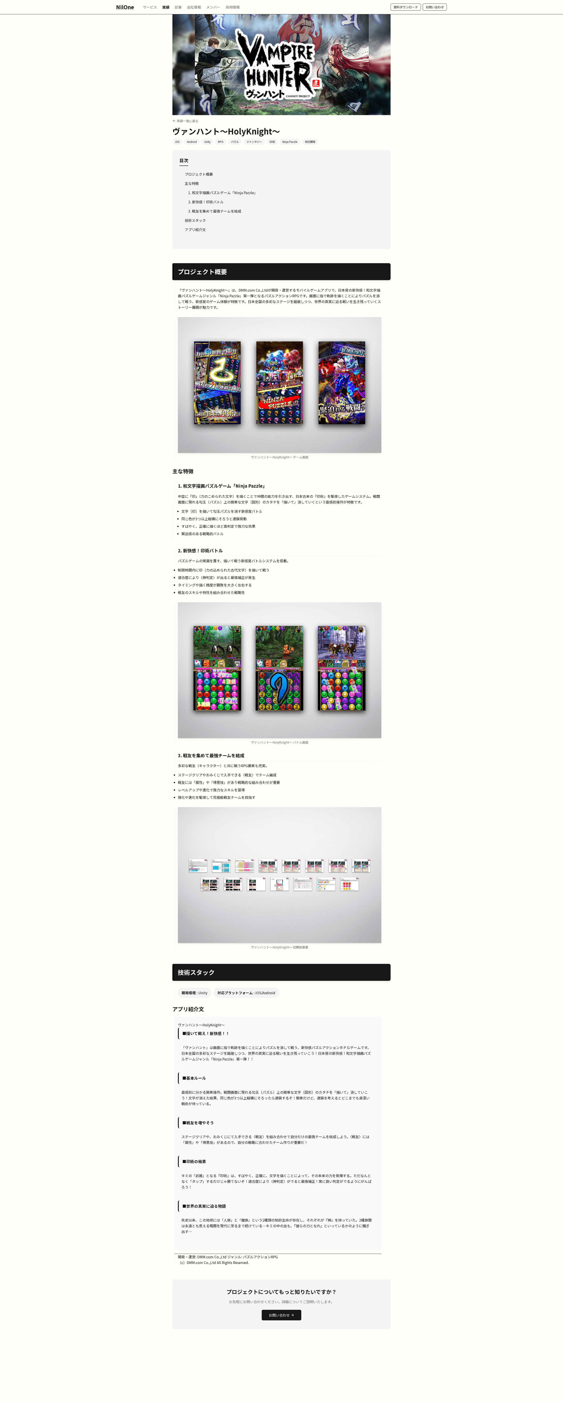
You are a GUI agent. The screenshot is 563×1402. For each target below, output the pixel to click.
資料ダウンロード (405, 7)
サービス (150, 7)
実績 (165, 7)
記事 (178, 7)
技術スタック (195, 220)
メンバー (213, 7)
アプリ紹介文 (195, 229)
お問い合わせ (435, 7)
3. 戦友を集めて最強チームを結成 (214, 211)
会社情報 (194, 7)
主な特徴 (192, 183)
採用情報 (233, 7)
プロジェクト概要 (199, 174)
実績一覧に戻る (187, 121)
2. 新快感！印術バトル (206, 201)
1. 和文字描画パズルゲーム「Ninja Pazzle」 (223, 192)
